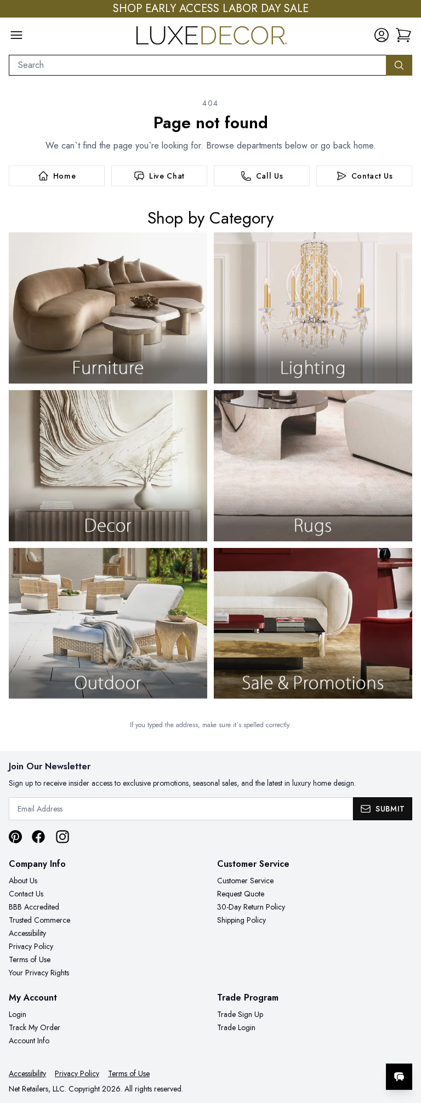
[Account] (381, 35)
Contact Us (26, 893)
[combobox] (197, 65)
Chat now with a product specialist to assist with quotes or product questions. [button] (321, 1048)
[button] (403, 35)
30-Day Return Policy (251, 906)
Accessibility (27, 933)
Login (17, 1014)
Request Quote (240, 893)
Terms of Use (29, 959)
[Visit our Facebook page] (38, 836)
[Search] (399, 65)
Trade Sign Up (240, 1014)
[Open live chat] (399, 1077)
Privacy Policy (31, 946)
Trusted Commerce (39, 920)
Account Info (29, 1040)
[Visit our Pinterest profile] (15, 836)
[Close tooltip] (403, 1043)
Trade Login (236, 1027)
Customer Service (245, 880)
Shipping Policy (241, 920)
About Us (23, 880)
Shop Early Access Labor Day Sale (211, 8)
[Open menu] (16, 35)
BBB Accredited (34, 906)
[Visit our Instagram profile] (62, 836)
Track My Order (34, 1027)
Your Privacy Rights (39, 972)
